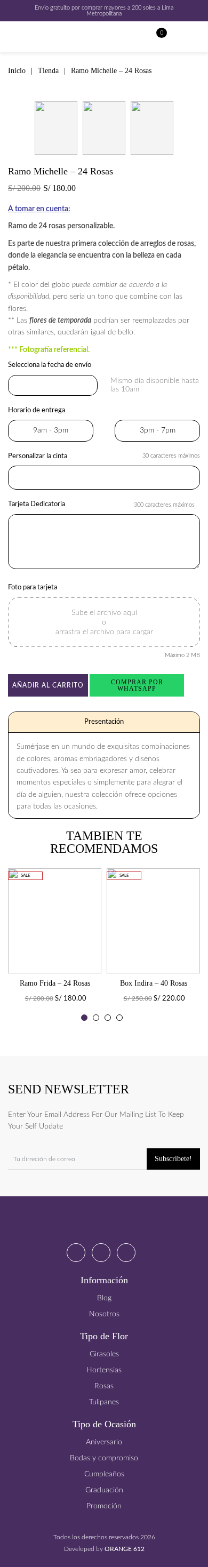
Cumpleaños (104, 1474)
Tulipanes (104, 1402)
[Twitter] (101, 1252)
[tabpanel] (54, 947)
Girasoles (104, 1354)
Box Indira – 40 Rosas (153, 983)
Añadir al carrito (48, 685)
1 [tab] (84, 1017)
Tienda (48, 71)
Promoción (104, 1506)
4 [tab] (119, 1017)
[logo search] (177, 37)
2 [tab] (96, 1017)
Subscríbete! (173, 1159)
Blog (104, 1298)
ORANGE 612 (125, 1549)
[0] (156, 37)
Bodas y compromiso (104, 1458)
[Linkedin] (126, 1252)
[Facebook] (76, 1252)
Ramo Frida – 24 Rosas (55, 983)
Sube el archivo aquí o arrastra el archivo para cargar (104, 622)
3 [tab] (108, 1017)
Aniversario (104, 1442)
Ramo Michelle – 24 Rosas (111, 71)
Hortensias (104, 1370)
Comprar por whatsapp (137, 685)
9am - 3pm (50, 430)
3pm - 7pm (157, 430)
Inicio (17, 71)
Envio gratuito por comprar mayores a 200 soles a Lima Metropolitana (104, 11)
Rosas (104, 1386)
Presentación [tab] (104, 721)
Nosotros (104, 1314)
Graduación (104, 1490)
